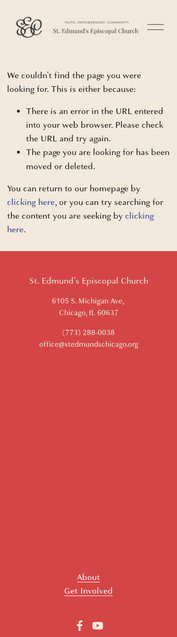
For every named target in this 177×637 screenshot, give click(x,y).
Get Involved (88, 591)
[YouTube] (97, 625)
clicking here (31, 202)
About (88, 577)
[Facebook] (79, 625)
